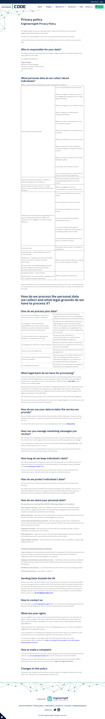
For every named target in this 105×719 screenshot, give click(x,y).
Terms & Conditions (25, 706)
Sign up (100, 6)
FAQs (81, 7)
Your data (67, 706)
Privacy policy (38, 706)
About (40, 7)
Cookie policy (49, 706)
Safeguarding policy (79, 706)
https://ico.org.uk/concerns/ (63, 661)
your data (71, 381)
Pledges (49, 7)
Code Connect (94, 1)
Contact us (89, 7)
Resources (72, 7)
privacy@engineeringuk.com (34, 466)
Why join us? (60, 7)
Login (101, 1)
